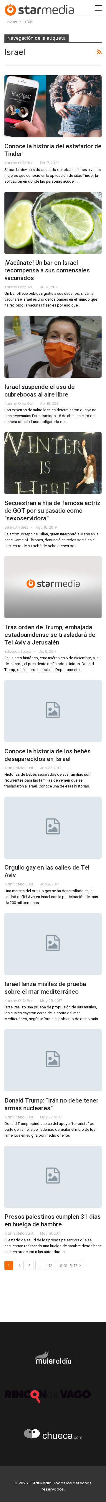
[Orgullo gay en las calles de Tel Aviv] (53, 828)
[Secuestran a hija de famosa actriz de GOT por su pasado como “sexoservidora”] (53, 463)
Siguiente (69, 1265)
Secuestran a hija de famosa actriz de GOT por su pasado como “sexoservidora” (52, 510)
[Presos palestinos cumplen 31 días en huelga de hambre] (53, 1177)
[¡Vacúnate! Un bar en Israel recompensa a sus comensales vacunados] (53, 223)
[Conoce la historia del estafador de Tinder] (53, 106)
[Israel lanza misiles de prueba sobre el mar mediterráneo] (53, 944)
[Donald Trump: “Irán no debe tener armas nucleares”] (53, 1060)
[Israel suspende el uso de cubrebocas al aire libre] (53, 347)
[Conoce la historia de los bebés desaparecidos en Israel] (53, 711)
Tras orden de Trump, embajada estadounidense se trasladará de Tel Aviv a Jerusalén (49, 635)
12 (50, 1265)
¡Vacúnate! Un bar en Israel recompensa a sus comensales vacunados (47, 270)
